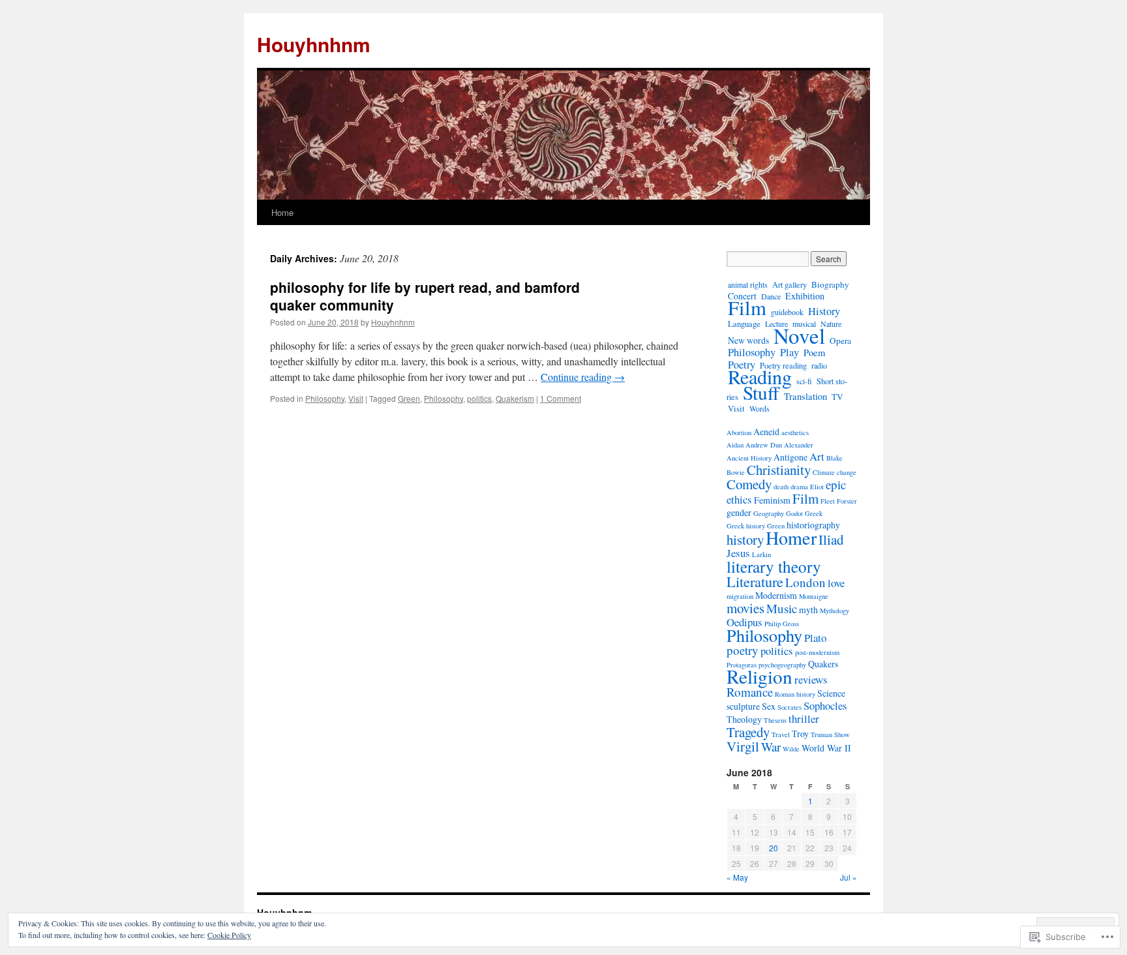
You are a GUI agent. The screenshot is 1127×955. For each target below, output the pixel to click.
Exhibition (804, 296)
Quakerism (515, 398)
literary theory (774, 566)
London (805, 582)
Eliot (817, 486)
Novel (799, 335)
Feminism (772, 500)
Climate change (834, 472)
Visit (355, 398)
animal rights (748, 284)
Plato (815, 637)
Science (831, 693)
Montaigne (813, 596)
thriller (804, 718)
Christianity (779, 470)
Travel (781, 734)
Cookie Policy (229, 935)
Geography (768, 513)
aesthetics (795, 432)
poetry (743, 650)
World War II (826, 748)
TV (837, 396)
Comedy (749, 484)
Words (759, 408)
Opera (840, 340)
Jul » (848, 877)
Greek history (746, 525)
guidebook (787, 312)
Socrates (789, 707)
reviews (811, 679)
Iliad (831, 539)
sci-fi (804, 381)
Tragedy (748, 732)
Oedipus (744, 621)
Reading (760, 376)
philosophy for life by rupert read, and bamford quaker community (425, 295)
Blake (834, 457)
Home (282, 212)
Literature (755, 581)
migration (740, 596)
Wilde (791, 748)
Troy (800, 733)
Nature (830, 323)
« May (737, 877)
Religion (759, 676)
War (771, 746)
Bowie (736, 472)
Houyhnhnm (313, 44)
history (745, 539)
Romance (750, 692)
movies (745, 608)
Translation (805, 396)
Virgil (743, 746)
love (836, 582)
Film (747, 307)
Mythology (834, 610)
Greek (813, 513)
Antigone (790, 457)
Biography (830, 284)
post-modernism (817, 652)
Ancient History (749, 457)
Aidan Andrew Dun (754, 444)
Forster (847, 501)
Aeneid (766, 431)
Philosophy (324, 398)
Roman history (795, 694)
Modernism (776, 595)
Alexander (798, 444)
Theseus (775, 720)
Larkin (761, 554)
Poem (814, 352)
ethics (739, 499)
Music (781, 608)
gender (739, 512)
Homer (791, 537)
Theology (744, 719)
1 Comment (560, 398)
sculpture (743, 706)
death (781, 486)
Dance (771, 296)
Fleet (827, 501)
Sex (768, 706)
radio (819, 365)
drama (799, 486)
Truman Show (830, 734)
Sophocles (825, 705)
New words (748, 340)
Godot (794, 513)
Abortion (739, 432)
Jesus (738, 552)
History (824, 311)
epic (836, 484)
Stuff (761, 392)
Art (816, 456)
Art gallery (789, 284)
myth (808, 609)
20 (773, 847)
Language (744, 323)
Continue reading (583, 377)
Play (789, 352)
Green (409, 398)
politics (479, 398)
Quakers (823, 664)
